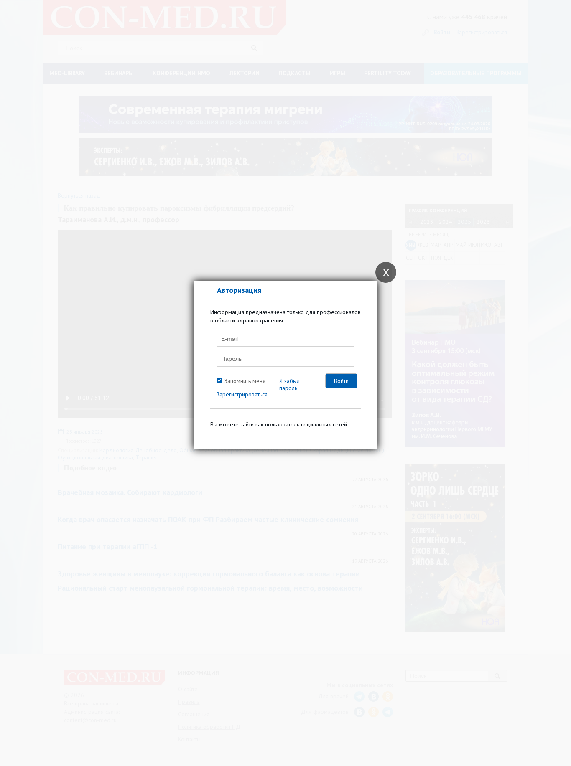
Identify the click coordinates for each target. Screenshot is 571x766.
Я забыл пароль (289, 384)
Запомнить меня (244, 381)
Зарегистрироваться (242, 394)
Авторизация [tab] (239, 290)
